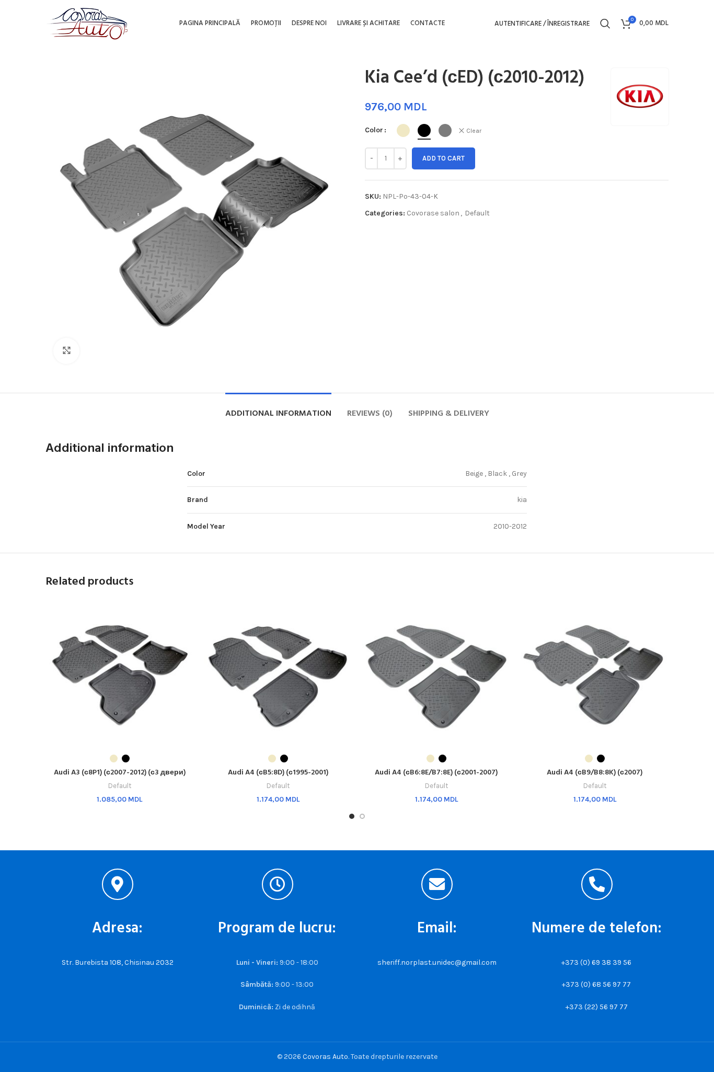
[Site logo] (87, 22)
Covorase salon (433, 213)
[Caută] (605, 23)
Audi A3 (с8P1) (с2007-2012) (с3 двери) (120, 773)
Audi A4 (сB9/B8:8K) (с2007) (594, 773)
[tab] (278, 409)
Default (477, 213)
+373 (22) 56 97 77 (597, 1006)
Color (374, 130)
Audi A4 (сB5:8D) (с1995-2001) (278, 773)
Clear (473, 130)
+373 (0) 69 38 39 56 (596, 962)
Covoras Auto (325, 1056)
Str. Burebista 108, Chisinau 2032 (118, 962)
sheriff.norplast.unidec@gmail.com (437, 962)
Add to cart (443, 158)
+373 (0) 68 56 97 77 (596, 984)
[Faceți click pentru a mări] (66, 351)
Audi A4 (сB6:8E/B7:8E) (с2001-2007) (436, 773)
